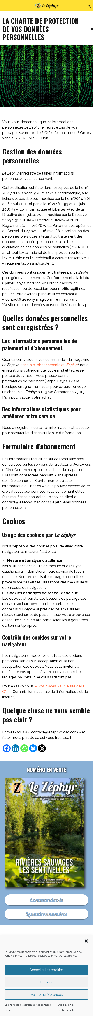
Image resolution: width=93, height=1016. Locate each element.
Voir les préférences (47, 995)
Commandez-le (46, 899)
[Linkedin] (15, 748)
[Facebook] (7, 748)
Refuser (46, 982)
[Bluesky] (33, 748)
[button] (86, 941)
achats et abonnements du (49, 365)
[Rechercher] (89, 5)
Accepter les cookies (46, 970)
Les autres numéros (46, 913)
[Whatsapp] (24, 748)
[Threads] (42, 748)
